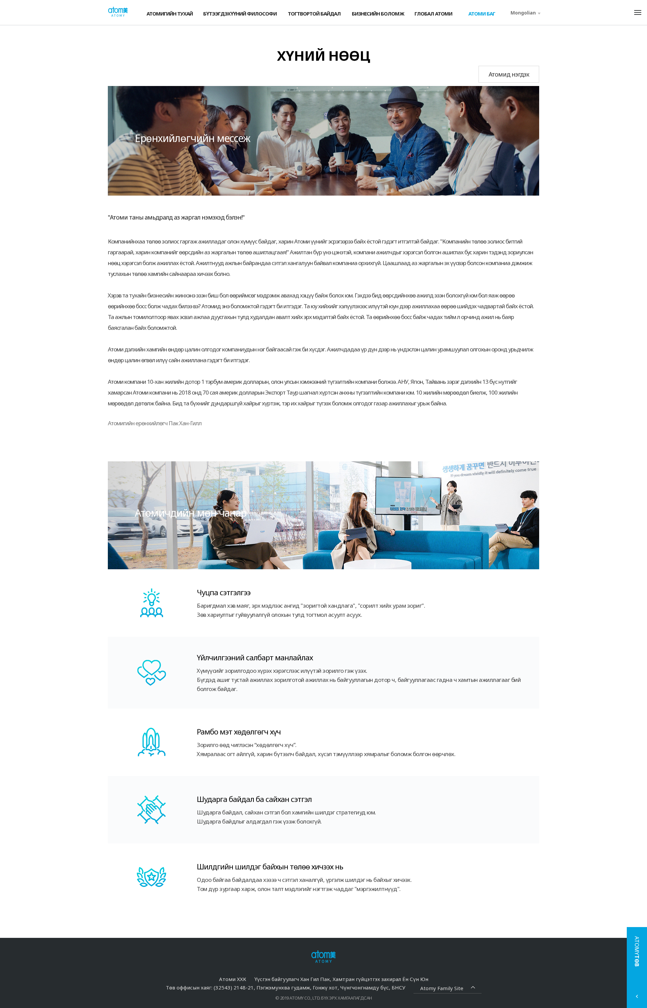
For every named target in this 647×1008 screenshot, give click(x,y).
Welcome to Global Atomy (118, 12)
